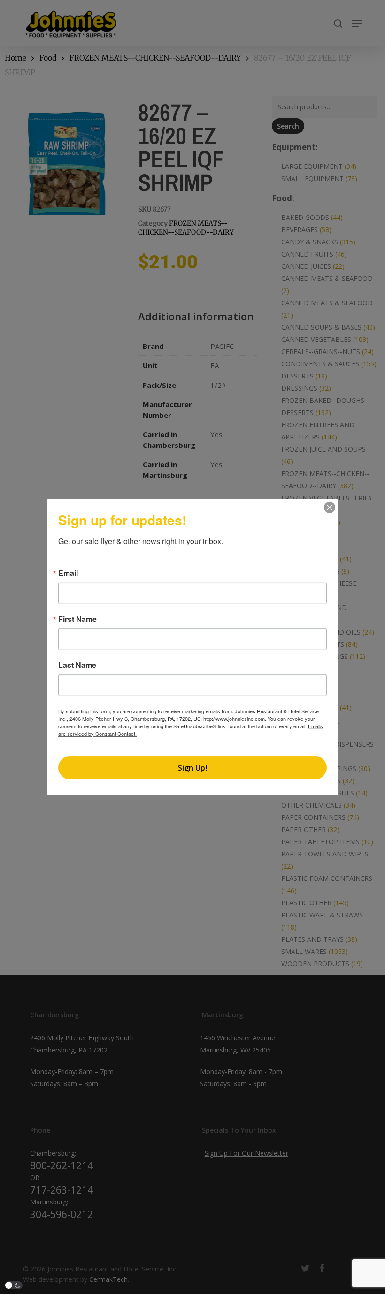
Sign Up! (192, 768)
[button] (14, 1285)
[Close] (329, 507)
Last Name (77, 664)
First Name (77, 618)
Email (68, 572)
